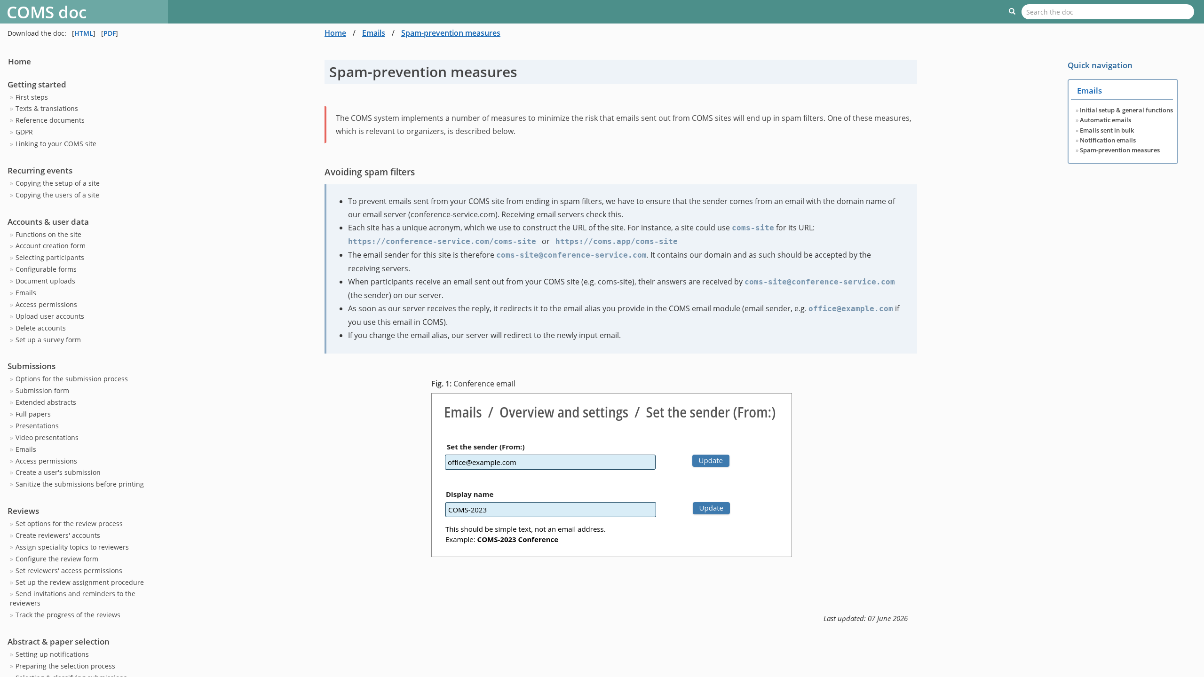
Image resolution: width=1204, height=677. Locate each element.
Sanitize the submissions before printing (80, 484)
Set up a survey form (48, 339)
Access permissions (46, 304)
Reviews (23, 510)
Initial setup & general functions (1126, 110)
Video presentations (47, 437)
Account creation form (51, 245)
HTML (83, 33)
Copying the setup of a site (58, 183)
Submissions (31, 366)
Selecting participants (50, 257)
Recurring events (40, 170)
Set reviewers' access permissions (69, 570)
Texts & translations (47, 108)
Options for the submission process (72, 378)
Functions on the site (48, 234)
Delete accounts (41, 327)
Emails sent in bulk (1107, 130)
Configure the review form (57, 558)
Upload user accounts (50, 316)
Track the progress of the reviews (68, 614)
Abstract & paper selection (59, 641)
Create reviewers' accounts (58, 535)
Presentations (37, 425)
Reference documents (50, 120)
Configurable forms (46, 269)
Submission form (42, 390)
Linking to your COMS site (56, 143)
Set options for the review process (69, 523)
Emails (26, 292)
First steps (32, 97)
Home (19, 61)
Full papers (33, 413)
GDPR (24, 131)
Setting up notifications (52, 654)
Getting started (37, 84)
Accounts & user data (48, 221)
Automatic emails (1105, 120)
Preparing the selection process (65, 665)
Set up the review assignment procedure (80, 582)
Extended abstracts (46, 402)
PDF (109, 33)
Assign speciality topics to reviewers (72, 547)
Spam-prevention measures (450, 33)
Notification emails (1108, 140)
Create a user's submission (58, 472)
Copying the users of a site (57, 194)
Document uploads (45, 280)
